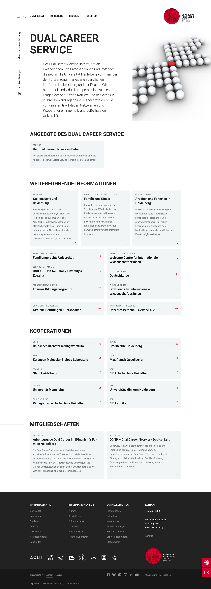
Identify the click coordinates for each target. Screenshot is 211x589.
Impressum (35, 583)
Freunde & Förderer (78, 536)
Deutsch (49, 575)
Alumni (72, 511)
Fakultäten (112, 516)
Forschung (56, 16)
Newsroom (35, 531)
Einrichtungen (114, 511)
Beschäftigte (74, 516)
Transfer (91, 16)
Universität (37, 16)
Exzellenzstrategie (116, 526)
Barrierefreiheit (73, 583)
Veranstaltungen (38, 536)
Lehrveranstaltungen (117, 536)
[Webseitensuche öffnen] (26, 16)
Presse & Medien (76, 531)
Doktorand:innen (76, 521)
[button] (48, 504)
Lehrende (73, 526)
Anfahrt (149, 536)
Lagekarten (35, 542)
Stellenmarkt (113, 542)
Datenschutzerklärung (53, 583)
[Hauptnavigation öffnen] (20, 16)
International (113, 521)
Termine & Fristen (115, 531)
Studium (74, 16)
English (58, 575)
